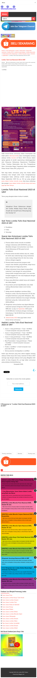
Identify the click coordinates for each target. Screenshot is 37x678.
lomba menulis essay (22, 65)
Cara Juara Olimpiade (8, 616)
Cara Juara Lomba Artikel (10, 628)
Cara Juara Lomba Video (9, 621)
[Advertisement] (18, 87)
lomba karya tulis (22, 63)
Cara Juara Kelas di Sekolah (10, 604)
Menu (5, 14)
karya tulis (22, 62)
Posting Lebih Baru (7, 453)
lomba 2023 (4, 63)
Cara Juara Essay (7, 607)
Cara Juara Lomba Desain (10, 618)
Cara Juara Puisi (7, 595)
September (21, 309)
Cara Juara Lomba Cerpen (10, 600)
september (4, 66)
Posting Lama (31, 453)
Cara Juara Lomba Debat (10, 611)
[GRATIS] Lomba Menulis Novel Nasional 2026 (16, 548)
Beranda (20, 453)
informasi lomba (14, 155)
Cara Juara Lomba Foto (9, 602)
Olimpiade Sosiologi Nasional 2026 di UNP (15, 558)
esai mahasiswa (12, 62)
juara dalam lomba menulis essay (12, 181)
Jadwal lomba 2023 (11, 317)
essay (17, 62)
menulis (30, 65)
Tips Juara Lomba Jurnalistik (10, 623)
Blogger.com (21, 674)
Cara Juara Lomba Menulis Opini (12, 614)
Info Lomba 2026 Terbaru (22, 672)
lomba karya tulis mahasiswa (9, 65)
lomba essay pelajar (13, 63)
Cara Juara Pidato (7, 609)
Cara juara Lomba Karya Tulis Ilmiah (13, 597)
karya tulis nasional (30, 62)
